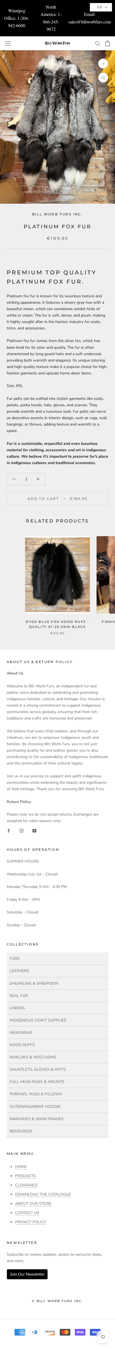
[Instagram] (21, 830)
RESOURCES (20, 1131)
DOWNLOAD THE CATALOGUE (43, 1194)
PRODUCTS (25, 1176)
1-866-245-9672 (52, 21)
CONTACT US (27, 1212)
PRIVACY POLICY (30, 1222)
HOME (21, 1166)
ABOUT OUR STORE (33, 1203)
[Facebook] (9, 830)
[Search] (97, 43)
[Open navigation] (8, 43)
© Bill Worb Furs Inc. (57, 1301)
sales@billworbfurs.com (89, 22)
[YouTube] (34, 830)
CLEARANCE (26, 1185)
